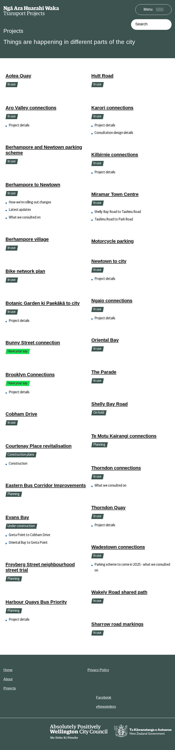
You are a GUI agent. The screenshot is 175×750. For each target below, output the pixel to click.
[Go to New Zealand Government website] (143, 731)
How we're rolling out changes (30, 202)
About (7, 679)
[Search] (166, 24)
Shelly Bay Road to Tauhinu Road (118, 212)
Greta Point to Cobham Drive (29, 535)
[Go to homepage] (31, 10)
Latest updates (20, 209)
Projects (9, 688)
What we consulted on (25, 217)
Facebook (103, 697)
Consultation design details (114, 132)
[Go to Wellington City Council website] (79, 731)
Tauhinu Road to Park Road (114, 219)
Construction (18, 463)
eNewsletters (106, 706)
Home (8, 670)
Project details (19, 125)
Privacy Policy (98, 670)
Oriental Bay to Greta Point (28, 542)
